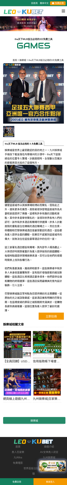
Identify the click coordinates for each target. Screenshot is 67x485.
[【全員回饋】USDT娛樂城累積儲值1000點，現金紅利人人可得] (17, 344)
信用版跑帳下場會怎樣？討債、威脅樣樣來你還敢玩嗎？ (47, 361)
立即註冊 (51, 316)
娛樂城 (34, 420)
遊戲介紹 (49, 446)
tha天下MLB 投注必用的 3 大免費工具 (23, 144)
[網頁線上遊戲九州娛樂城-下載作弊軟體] (17, 382)
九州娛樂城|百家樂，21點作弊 (47, 398)
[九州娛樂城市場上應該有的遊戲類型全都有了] (23, 11)
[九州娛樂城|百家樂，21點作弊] (47, 382)
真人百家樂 (18, 452)
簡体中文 (44, 3)
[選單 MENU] (63, 11)
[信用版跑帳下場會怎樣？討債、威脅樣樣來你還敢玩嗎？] (47, 344)
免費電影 (18, 463)
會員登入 (50, 482)
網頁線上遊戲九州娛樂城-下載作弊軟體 (17, 398)
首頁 (17, 446)
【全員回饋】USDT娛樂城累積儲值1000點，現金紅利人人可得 (17, 361)
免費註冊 (59, 3)
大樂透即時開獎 (13, 251)
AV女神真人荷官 (49, 452)
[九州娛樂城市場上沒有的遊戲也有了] (33, 441)
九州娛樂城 (49, 457)
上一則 (3, 25)
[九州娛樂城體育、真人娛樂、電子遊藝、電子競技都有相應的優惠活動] (33, 23)
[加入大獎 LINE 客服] (52, 466)
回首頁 (34, 3)
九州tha (18, 457)
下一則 (63, 25)
